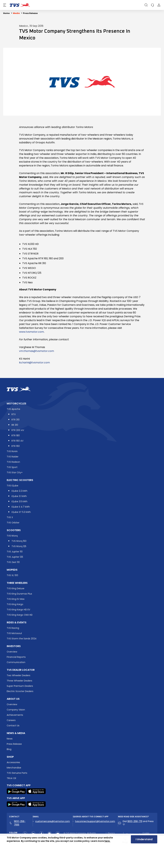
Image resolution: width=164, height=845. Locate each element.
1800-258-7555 (19, 823)
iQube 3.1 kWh (19, 496)
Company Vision (16, 709)
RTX (14, 414)
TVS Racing (13, 628)
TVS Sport (12, 467)
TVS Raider (12, 456)
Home (6, 13)
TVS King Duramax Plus (19, 593)
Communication (16, 662)
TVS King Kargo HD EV (18, 609)
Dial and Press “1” (138, 823)
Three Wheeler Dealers (19, 680)
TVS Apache (13, 409)
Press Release (30, 13)
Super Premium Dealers (20, 686)
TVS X (10, 517)
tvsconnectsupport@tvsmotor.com (95, 821)
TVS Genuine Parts (17, 773)
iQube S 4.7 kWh (21, 506)
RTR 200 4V (18, 430)
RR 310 (15, 425)
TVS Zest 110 (13, 562)
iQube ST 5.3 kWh (21, 512)
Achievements (15, 715)
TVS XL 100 (12, 575)
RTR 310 (16, 419)
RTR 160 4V (17, 440)
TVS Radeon (13, 462)
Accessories (13, 762)
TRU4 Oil (11, 778)
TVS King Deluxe (15, 588)
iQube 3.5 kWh (19, 501)
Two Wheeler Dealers (18, 675)
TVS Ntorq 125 (19, 546)
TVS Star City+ (15, 472)
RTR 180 (16, 435)
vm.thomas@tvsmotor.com (36, 351)
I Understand (144, 839)
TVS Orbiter (13, 522)
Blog (9, 749)
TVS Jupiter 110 (15, 551)
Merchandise (14, 767)
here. (107, 841)
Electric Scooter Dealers (20, 691)
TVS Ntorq (12, 535)
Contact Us (13, 725)
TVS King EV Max (16, 599)
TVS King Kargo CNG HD (20, 614)
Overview (12, 651)
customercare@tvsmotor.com (52, 821)
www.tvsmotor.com (31, 332)
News (9, 738)
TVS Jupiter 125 (15, 556)
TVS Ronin (12, 451)
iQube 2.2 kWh (19, 490)
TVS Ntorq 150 (19, 541)
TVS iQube (12, 485)
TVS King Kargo (15, 604)
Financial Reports (16, 657)
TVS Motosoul (14, 633)
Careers (11, 720)
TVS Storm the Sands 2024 (22, 638)
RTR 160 (16, 446)
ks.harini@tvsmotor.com (34, 362)
